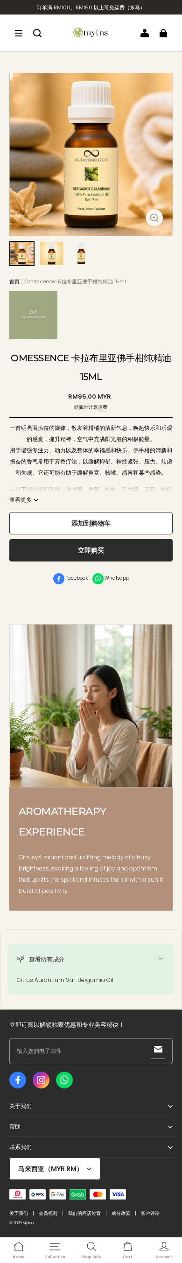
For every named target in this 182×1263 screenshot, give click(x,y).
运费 (102, 407)
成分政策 (121, 1213)
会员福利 (48, 1213)
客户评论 (150, 1213)
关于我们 (18, 1213)
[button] (18, 33)
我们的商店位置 (84, 1213)
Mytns (28, 1223)
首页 (14, 281)
